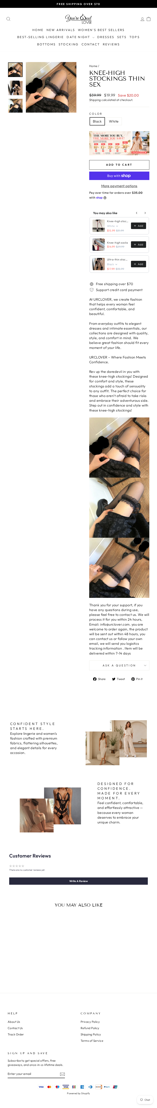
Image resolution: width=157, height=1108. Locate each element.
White (114, 121)
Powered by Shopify (78, 1093)
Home (38, 30)
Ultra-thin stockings (118, 259)
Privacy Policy (90, 1022)
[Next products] (145, 213)
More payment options (119, 186)
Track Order (16, 1034)
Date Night (79, 37)
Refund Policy (90, 1028)
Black (97, 121)
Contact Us (15, 1028)
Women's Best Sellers (101, 30)
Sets (122, 37)
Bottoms (46, 44)
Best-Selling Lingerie (40, 37)
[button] (78, 881)
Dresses (105, 37)
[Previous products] (136, 213)
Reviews (111, 44)
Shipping (95, 100)
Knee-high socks (117, 242)
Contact (91, 44)
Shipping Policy (91, 1034)
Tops (134, 37)
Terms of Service (92, 1041)
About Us (14, 1022)
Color (96, 113)
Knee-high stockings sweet (118, 221)
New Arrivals (61, 30)
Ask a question (119, 665)
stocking (69, 44)
